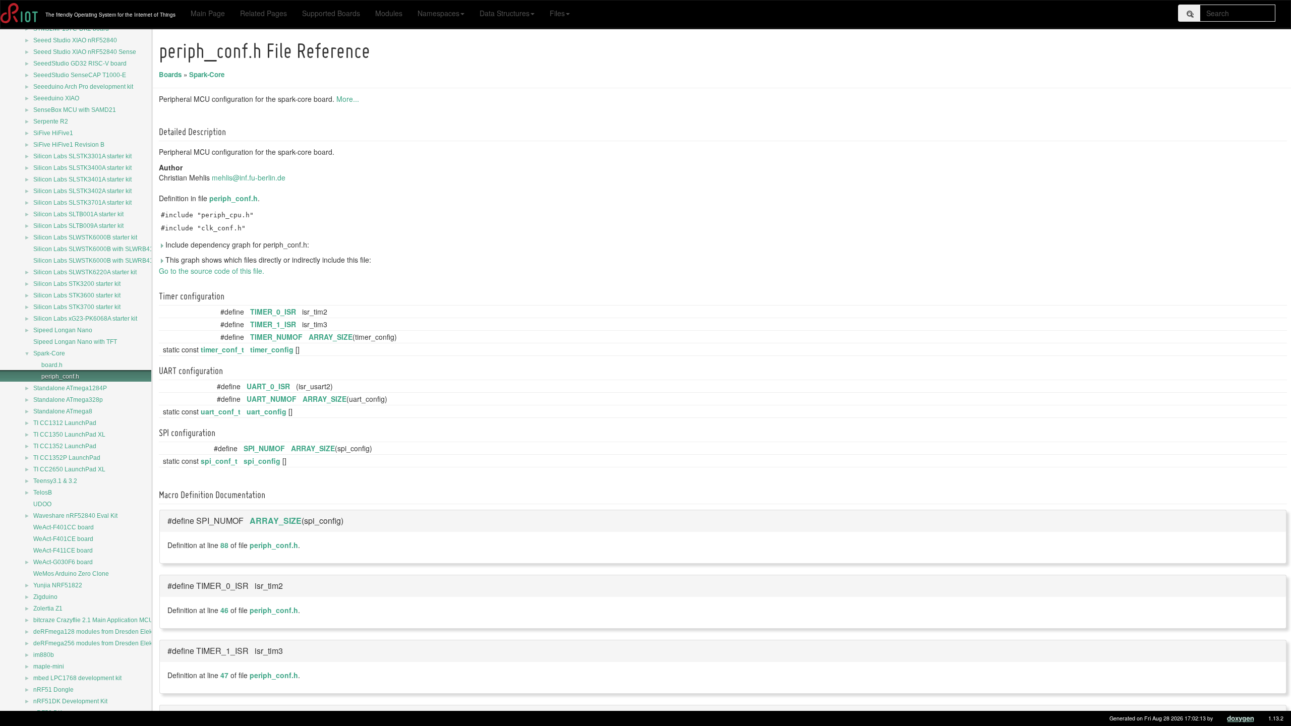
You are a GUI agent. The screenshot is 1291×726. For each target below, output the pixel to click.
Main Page (208, 13)
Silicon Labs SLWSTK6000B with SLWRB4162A (98, 260)
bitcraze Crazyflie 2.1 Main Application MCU (93, 620)
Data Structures (505, 13)
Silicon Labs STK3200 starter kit (77, 283)
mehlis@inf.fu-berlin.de (248, 177)
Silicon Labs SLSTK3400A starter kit (82, 167)
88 (224, 545)
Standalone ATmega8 (62, 411)
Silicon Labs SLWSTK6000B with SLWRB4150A (98, 249)
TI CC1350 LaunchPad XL (69, 434)
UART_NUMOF (272, 399)
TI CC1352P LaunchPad (66, 457)
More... (347, 99)
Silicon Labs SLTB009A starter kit (78, 225)
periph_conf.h (60, 376)
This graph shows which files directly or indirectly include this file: (267, 260)
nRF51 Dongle (53, 689)
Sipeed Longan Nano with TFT (75, 341)
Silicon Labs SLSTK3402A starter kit (82, 191)
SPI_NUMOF (264, 448)
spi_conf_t (219, 461)
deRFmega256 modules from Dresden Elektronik (100, 643)
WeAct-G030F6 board (63, 562)
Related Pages (263, 13)
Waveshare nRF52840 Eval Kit (75, 515)
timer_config (272, 349)
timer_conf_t (222, 349)
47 (224, 675)
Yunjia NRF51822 (57, 585)
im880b (43, 654)
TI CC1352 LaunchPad (64, 446)
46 (224, 610)
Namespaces (438, 13)
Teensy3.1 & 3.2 (55, 481)
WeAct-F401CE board (63, 538)
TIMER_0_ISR (273, 312)
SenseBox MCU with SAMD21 (74, 109)
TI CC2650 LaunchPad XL (69, 469)
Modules (388, 13)
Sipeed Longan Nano (62, 330)
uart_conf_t (221, 411)
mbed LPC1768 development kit (77, 678)
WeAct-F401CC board (63, 527)
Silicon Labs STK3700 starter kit (77, 307)
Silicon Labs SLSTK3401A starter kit (82, 179)
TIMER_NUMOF (276, 337)
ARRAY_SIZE (331, 337)
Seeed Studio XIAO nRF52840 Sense (84, 51)
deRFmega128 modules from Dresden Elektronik (100, 631)
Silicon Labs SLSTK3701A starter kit (82, 202)
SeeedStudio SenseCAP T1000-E (79, 75)
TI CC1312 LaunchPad (64, 423)
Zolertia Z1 (48, 608)
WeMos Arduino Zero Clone (71, 573)
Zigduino (45, 596)
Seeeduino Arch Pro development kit (83, 86)
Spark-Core (49, 353)
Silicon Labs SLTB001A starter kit (78, 214)
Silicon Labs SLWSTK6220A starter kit (85, 272)
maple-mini (48, 666)
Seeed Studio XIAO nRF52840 (75, 40)
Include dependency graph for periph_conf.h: (236, 244)
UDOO (42, 504)
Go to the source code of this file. (211, 271)
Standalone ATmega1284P (70, 388)
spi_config (262, 461)
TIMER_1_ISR (273, 324)
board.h (52, 365)
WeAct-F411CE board (63, 550)
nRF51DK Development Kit (70, 701)
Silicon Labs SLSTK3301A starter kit (82, 156)
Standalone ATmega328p (68, 399)
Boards (170, 74)
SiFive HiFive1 (53, 133)
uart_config (266, 411)
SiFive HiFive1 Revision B (68, 144)
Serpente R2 (50, 121)
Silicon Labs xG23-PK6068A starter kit (85, 318)
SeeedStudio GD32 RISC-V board (80, 63)
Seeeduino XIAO (56, 98)
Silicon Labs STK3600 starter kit (77, 295)
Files (557, 13)
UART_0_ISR (268, 386)
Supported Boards (331, 13)
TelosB (42, 492)
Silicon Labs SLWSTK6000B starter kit (85, 237)
